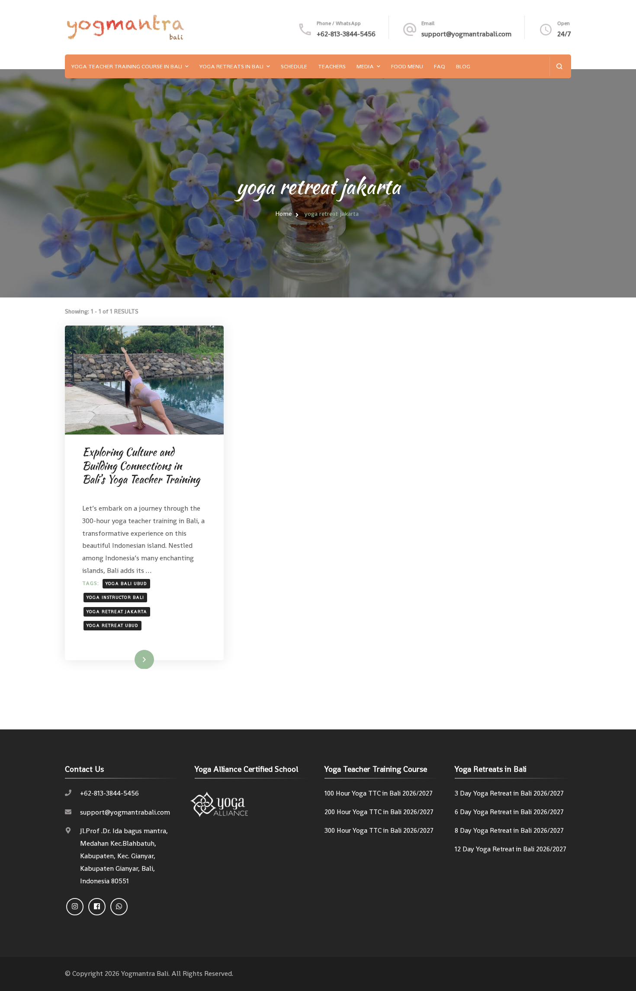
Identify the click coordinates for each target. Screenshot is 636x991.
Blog (463, 66)
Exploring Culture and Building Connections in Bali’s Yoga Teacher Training (141, 465)
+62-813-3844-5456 (346, 33)
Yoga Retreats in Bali (231, 66)
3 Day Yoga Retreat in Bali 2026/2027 (509, 793)
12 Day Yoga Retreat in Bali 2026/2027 (510, 849)
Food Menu (407, 66)
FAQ (439, 66)
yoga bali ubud (126, 583)
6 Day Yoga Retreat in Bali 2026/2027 (509, 812)
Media (365, 66)
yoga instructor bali (115, 597)
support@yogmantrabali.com (466, 33)
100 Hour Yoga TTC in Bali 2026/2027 (378, 793)
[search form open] (559, 66)
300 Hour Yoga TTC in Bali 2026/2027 (379, 830)
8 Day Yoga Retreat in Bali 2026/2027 (509, 830)
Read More (131, 658)
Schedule (294, 66)
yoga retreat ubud (112, 625)
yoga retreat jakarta (117, 611)
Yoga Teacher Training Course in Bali (126, 66)
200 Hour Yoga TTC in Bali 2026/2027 (379, 812)
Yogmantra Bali (144, 973)
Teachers (332, 66)
